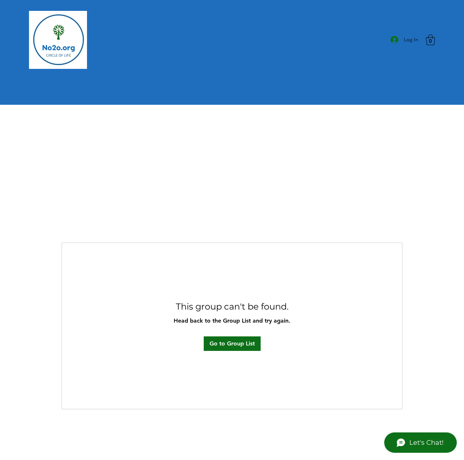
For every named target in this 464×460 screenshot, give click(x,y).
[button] (430, 39)
